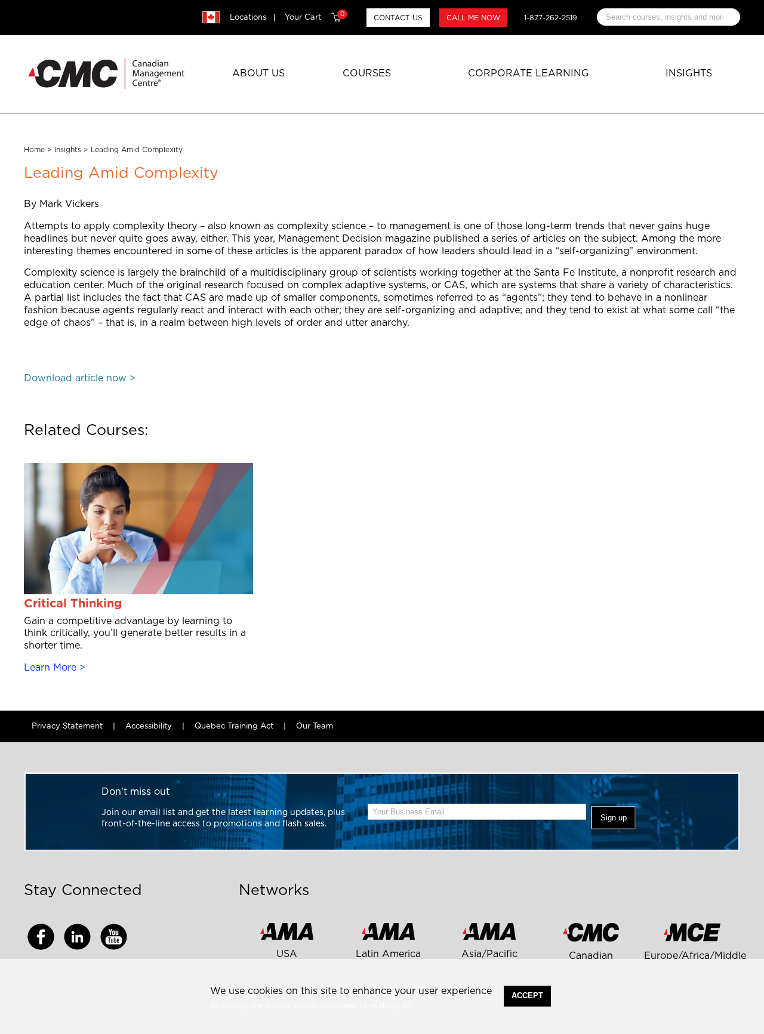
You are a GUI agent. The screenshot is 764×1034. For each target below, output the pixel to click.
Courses (367, 73)
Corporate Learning (528, 73)
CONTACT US (398, 17)
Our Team (314, 726)
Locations (248, 17)
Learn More (50, 667)
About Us (258, 73)
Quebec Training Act (234, 726)
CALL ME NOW (473, 17)
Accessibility (148, 726)
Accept (527, 995)
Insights (689, 73)
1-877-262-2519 (550, 17)
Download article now (75, 378)
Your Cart (314, 17)
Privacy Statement (67, 726)
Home (34, 149)
